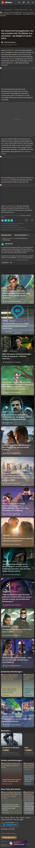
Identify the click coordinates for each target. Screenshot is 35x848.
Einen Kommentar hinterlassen (13, 301)
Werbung (7, 817)
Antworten (5, 262)
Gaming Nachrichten (21, 10)
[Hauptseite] (6, 2)
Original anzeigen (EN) (23, 259)
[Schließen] (32, 2)
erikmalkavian (9, 243)
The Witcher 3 (5, 180)
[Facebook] (2, 220)
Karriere (22, 817)
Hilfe (2, 817)
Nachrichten (9, 10)
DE (22, 819)
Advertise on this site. (8, 829)
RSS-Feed (16, 819)
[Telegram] (11, 220)
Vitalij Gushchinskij (9, 42)
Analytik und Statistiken (22, 229)
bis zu (13, 63)
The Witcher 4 (10, 50)
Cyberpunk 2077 (9, 59)
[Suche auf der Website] (19, 2)
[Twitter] (5, 220)
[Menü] (28, 2)
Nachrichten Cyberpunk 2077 (11, 225)
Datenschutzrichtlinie (7, 819)
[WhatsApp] (8, 220)
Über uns (12, 817)
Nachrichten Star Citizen (9, 227)
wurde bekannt (10, 206)
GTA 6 (23, 151)
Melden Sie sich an (8, 238)
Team (17, 817)
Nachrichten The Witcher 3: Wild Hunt (13, 223)
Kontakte (27, 817)
